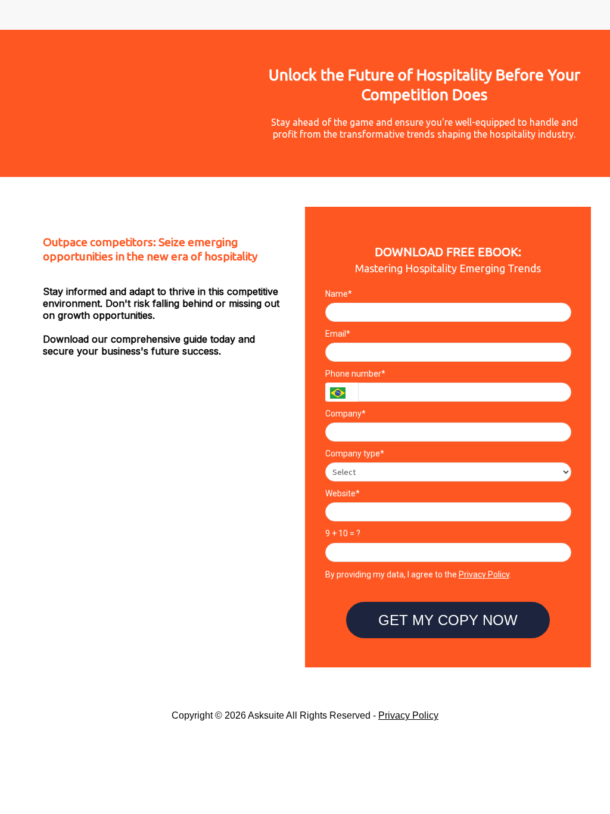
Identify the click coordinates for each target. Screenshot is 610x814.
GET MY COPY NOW (448, 620)
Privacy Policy (484, 574)
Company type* (354, 453)
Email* (337, 333)
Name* (338, 294)
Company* (345, 413)
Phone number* (355, 373)
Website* (342, 493)
